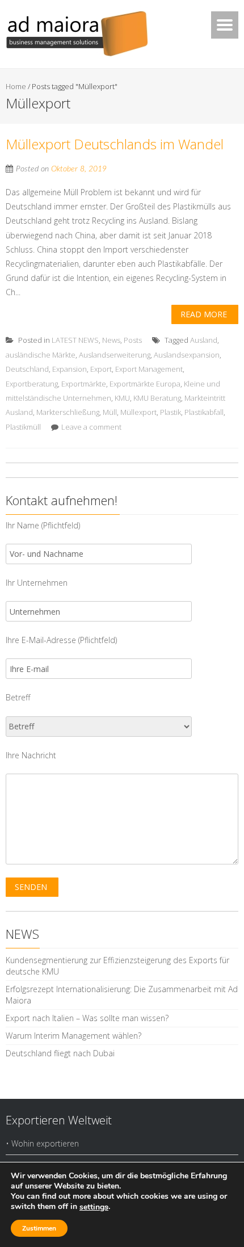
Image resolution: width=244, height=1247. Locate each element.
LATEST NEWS (75, 340)
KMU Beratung (157, 398)
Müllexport (138, 412)
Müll (110, 412)
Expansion (69, 369)
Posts (133, 340)
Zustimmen (39, 1228)
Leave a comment (91, 427)
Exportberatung (32, 384)
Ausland (203, 340)
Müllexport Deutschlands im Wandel (115, 144)
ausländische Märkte (40, 355)
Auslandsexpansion (187, 355)
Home (16, 86)
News (111, 340)
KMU (122, 398)
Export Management (149, 369)
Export (101, 369)
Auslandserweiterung (114, 355)
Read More (203, 314)
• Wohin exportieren (42, 1143)
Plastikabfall (204, 412)
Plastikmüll (23, 427)
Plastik (170, 412)
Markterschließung (67, 412)
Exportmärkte (83, 384)
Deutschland (27, 369)
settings (93, 1207)
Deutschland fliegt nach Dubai (60, 1053)
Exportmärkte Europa (145, 384)
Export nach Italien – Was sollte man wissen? (87, 1018)
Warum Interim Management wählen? (73, 1035)
